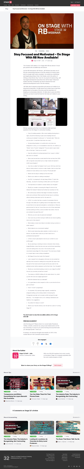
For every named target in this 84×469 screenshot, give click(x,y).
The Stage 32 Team (50, 454)
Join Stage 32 (77, 2)
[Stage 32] (8, 2)
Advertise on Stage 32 (49, 458)
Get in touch (57, 365)
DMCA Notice (64, 457)
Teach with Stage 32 (50, 460)
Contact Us (65, 460)
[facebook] (42, 344)
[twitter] (46, 344)
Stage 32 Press (51, 457)
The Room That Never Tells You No (67, 439)
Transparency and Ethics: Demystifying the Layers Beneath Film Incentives (15, 396)
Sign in (72, 2)
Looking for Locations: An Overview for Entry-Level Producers (38, 441)
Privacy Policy (64, 458)
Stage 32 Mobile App (76, 455)
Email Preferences (76, 454)
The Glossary (77, 457)
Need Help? (65, 454)
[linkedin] (50, 344)
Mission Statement (50, 455)
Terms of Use (64, 455)
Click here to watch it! (29, 321)
